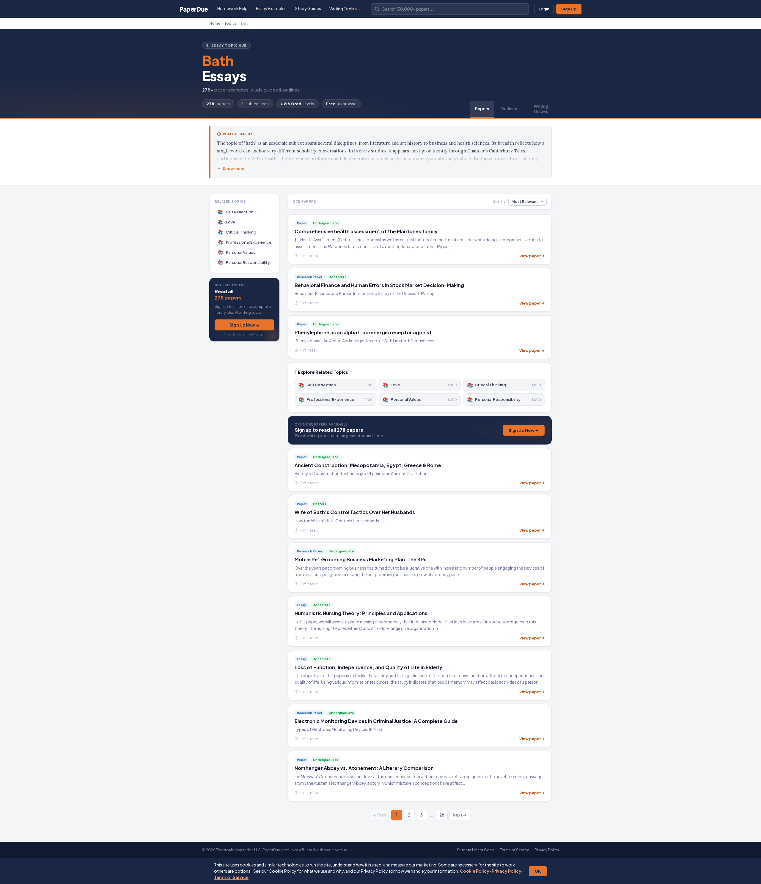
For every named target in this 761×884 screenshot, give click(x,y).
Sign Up (568, 9)
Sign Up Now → (244, 324)
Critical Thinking (237, 232)
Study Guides (308, 8)
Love (226, 222)
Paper (194, 9)
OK (538, 871)
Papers (482, 108)
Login (544, 9)
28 (441, 814)
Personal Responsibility (244, 262)
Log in (260, 334)
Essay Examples (271, 8)
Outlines (508, 108)
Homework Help (232, 8)
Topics (230, 23)
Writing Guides (541, 109)
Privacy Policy (506, 871)
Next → (460, 814)
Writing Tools (341, 8)
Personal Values (237, 252)
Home (214, 23)
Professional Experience (245, 242)
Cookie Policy (474, 871)
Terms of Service (231, 877)
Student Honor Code (476, 850)
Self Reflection (236, 212)
